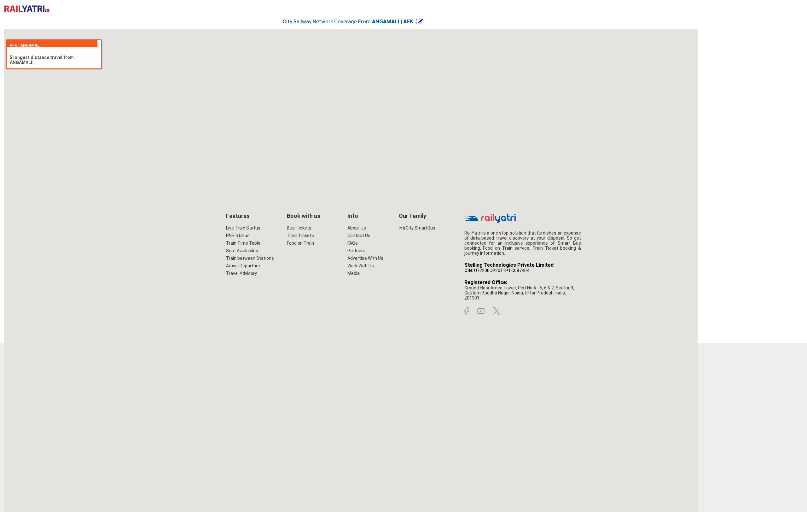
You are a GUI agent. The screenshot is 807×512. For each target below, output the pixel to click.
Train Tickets (300, 235)
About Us (356, 227)
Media (353, 273)
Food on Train (300, 243)
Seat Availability (242, 250)
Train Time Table (243, 243)
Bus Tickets (299, 227)
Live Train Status (243, 227)
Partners (356, 250)
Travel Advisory (241, 273)
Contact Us (358, 235)
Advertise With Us (365, 258)
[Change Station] (419, 21)
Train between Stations (250, 258)
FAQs (352, 243)
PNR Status (238, 235)
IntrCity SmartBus (417, 227)
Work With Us (360, 265)
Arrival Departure (243, 265)
